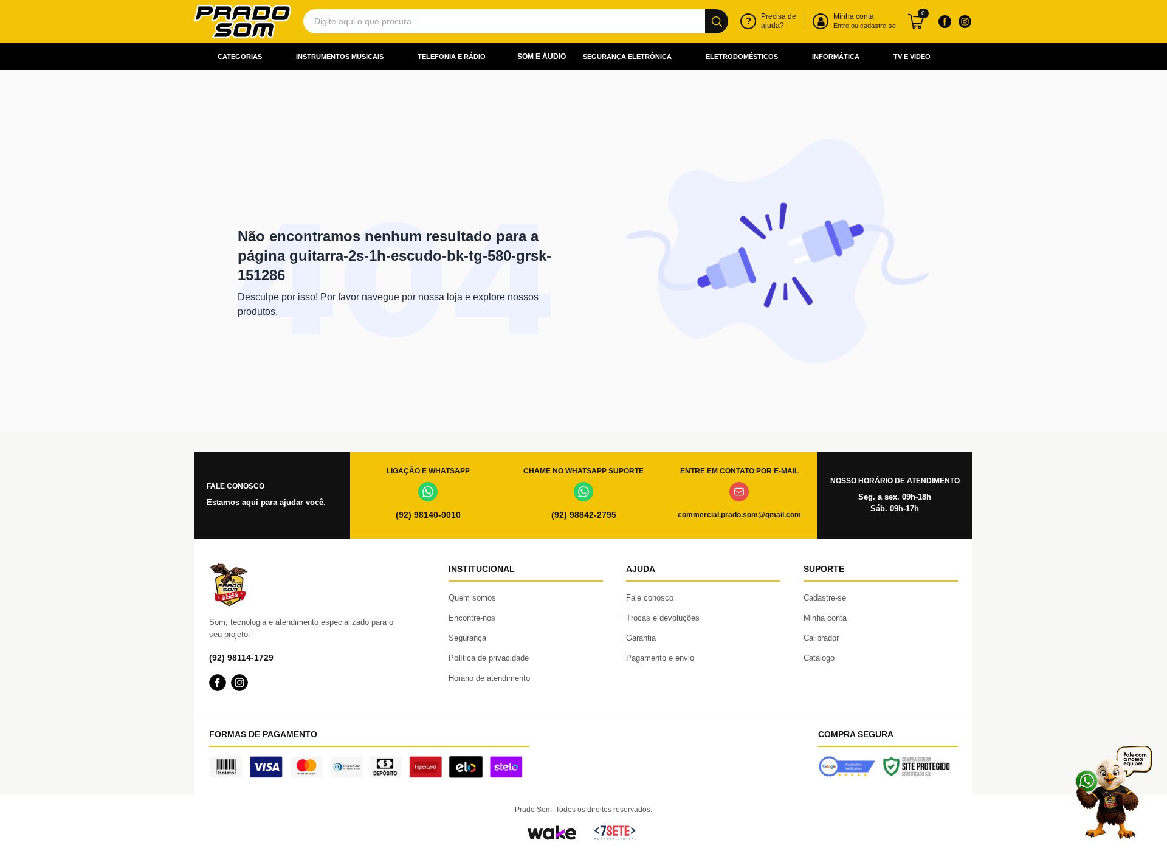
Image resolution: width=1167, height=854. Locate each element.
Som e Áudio (541, 56)
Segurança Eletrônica (627, 56)
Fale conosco (649, 597)
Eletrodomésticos (742, 56)
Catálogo (819, 658)
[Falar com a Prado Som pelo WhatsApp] (1113, 792)
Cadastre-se (825, 597)
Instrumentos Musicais (340, 56)
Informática (835, 56)
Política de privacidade (489, 658)
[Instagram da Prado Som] (964, 21)
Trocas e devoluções (663, 617)
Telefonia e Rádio (452, 56)
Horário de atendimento (489, 678)
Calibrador (821, 637)
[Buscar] (716, 21)
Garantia (641, 637)
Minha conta (825, 617)
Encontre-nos (472, 617)
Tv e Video (912, 56)
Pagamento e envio (660, 658)
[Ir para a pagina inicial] (242, 21)
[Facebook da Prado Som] (944, 21)
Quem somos (472, 597)
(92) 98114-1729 (241, 658)
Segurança (467, 637)
